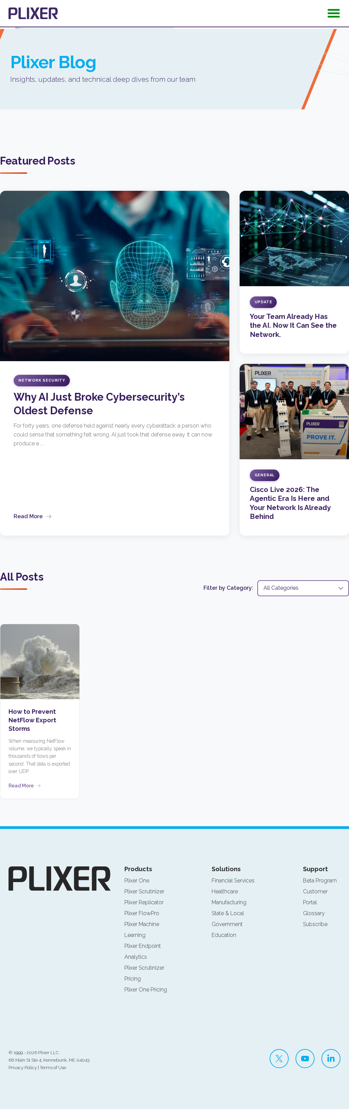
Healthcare (225, 891)
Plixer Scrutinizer (144, 891)
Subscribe (315, 924)
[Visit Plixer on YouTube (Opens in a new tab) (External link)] (305, 1058)
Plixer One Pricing (145, 989)
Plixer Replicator (144, 902)
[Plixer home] (33, 13)
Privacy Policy (23, 1067)
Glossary (314, 913)
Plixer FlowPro (141, 913)
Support (315, 869)
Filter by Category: (228, 588)
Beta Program (320, 880)
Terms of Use (53, 1067)
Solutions (226, 869)
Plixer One (136, 880)
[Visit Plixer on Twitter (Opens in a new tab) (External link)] (279, 1058)
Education (224, 935)
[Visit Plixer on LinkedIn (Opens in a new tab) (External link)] (330, 1058)
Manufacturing (229, 902)
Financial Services (233, 880)
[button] (333, 15)
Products (138, 869)
